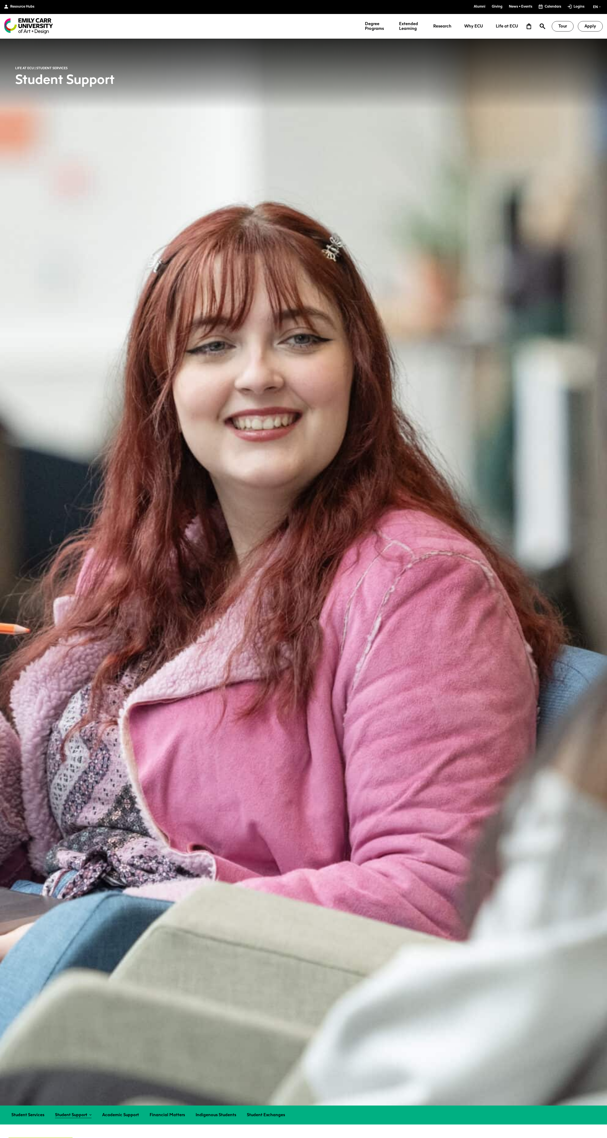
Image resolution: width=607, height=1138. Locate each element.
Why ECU (473, 26)
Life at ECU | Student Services (41, 68)
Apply (590, 26)
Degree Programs (374, 26)
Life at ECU (507, 26)
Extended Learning (408, 26)
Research (442, 26)
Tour (562, 26)
